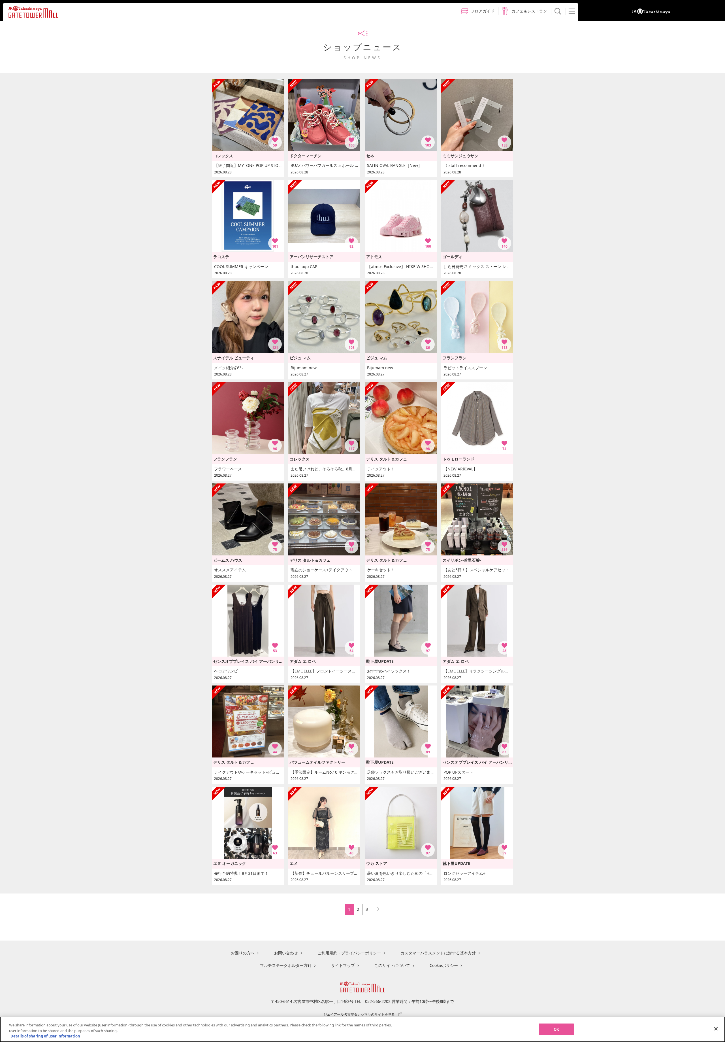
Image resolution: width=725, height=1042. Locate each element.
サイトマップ (343, 965)
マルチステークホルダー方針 (286, 965)
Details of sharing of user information (45, 1036)
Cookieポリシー (444, 965)
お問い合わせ (286, 953)
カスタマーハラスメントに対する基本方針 (438, 953)
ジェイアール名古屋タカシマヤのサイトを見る (359, 1014)
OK (556, 1029)
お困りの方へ (243, 953)
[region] (362, 1029)
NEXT (375, 907)
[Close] (716, 1028)
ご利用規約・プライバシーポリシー (349, 953)
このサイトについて (392, 965)
